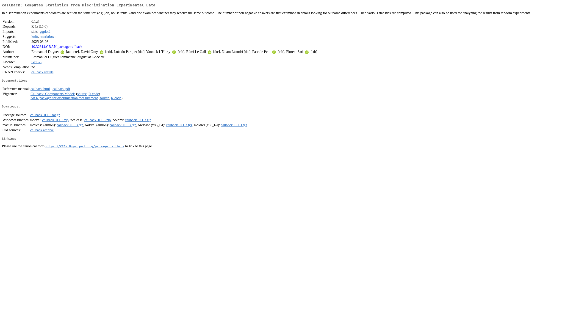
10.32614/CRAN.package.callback (56, 47)
